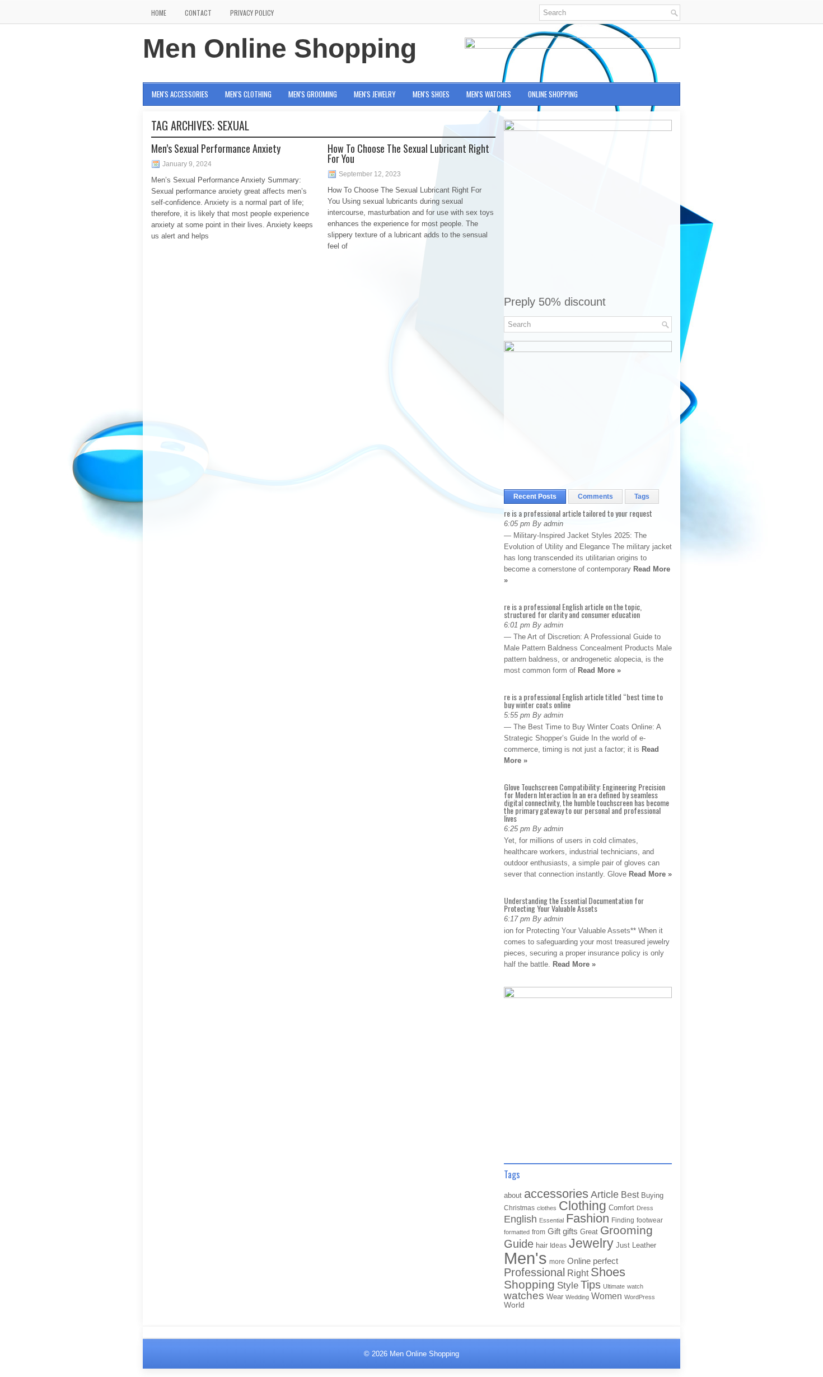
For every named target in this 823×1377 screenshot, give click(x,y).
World (514, 1305)
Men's (525, 1258)
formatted (517, 1232)
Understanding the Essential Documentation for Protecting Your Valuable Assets (574, 904)
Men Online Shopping (280, 48)
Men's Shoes (431, 94)
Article (605, 1194)
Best (630, 1194)
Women (606, 1296)
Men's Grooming (312, 94)
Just (623, 1245)
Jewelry (591, 1243)
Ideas (558, 1245)
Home (158, 12)
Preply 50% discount (555, 302)
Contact (198, 12)
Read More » (599, 670)
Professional (534, 1272)
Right (577, 1273)
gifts (570, 1231)
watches (524, 1295)
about (513, 1195)
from (538, 1232)
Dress (645, 1208)
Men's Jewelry (375, 94)
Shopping (529, 1284)
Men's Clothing (248, 94)
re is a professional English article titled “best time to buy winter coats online (583, 700)
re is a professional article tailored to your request (578, 513)
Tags (641, 496)
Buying (652, 1195)
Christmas (519, 1207)
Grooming (626, 1230)
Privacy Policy (252, 12)
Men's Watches (488, 94)
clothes (547, 1208)
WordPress (639, 1297)
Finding (622, 1220)
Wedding (577, 1297)
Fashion (587, 1218)
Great (589, 1232)
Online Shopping (553, 94)
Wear (554, 1296)
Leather (644, 1245)
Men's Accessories (180, 94)
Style (567, 1285)
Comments (595, 496)
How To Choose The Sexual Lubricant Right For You (408, 153)
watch (635, 1286)
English (520, 1219)
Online (579, 1261)
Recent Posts (535, 496)
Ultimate (614, 1286)
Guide (519, 1244)
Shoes (608, 1272)
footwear (650, 1220)
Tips (591, 1284)
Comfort (621, 1207)
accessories (556, 1194)
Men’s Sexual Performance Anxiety (215, 148)
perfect (605, 1261)
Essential (551, 1220)
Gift (554, 1231)
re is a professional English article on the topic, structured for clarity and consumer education (573, 610)
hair (542, 1245)
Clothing (582, 1206)
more (557, 1262)
